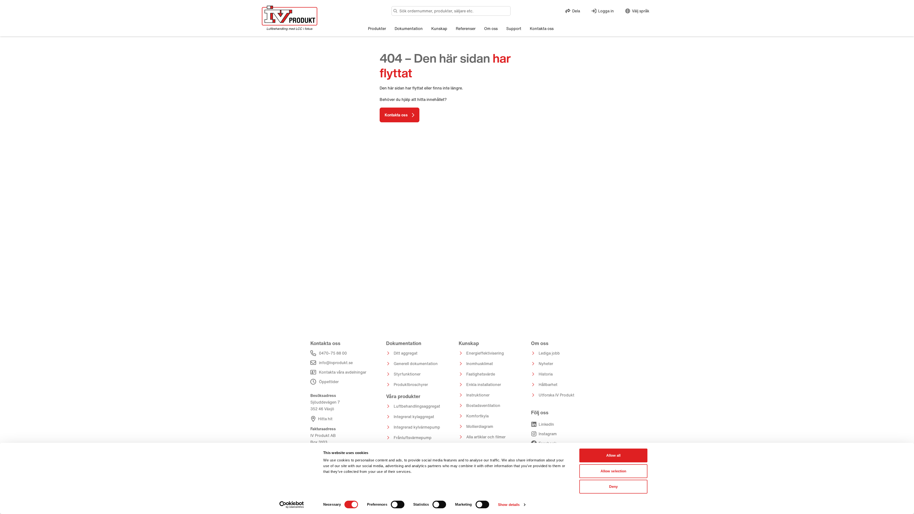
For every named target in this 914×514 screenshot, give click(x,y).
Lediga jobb (549, 353)
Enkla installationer (483, 384)
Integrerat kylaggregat (414, 417)
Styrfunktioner (407, 374)
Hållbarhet (548, 384)
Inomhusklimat (479, 363)
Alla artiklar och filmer (486, 437)
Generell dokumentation (416, 363)
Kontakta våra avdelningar (342, 372)
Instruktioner (478, 395)
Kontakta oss (396, 115)
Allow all (613, 455)
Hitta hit (325, 419)
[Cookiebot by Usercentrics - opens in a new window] (292, 504)
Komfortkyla (477, 416)
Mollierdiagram (479, 426)
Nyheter (546, 363)
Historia (546, 374)
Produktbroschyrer (411, 384)
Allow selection (613, 471)
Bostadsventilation (483, 405)
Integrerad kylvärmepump (417, 427)
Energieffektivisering (485, 353)
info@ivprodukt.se (336, 363)
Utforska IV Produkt (556, 395)
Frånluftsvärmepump (413, 437)
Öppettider (329, 382)
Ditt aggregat (405, 353)
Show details (509, 505)
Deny (613, 486)
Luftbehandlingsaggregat (417, 406)
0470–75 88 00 (333, 353)
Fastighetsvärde (480, 374)
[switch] (397, 504)
